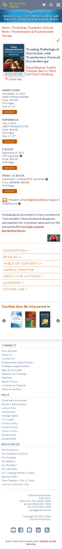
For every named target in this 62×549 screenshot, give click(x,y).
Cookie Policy (10, 427)
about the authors (22, 276)
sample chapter (18, 270)
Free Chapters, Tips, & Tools (18, 480)
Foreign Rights (10, 415)
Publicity (7, 377)
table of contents (21, 263)
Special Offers (10, 476)
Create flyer (15, 79)
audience (12, 283)
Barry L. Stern (47, 70)
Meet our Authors (12, 389)
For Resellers (9, 465)
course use (14, 289)
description (14, 250)
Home (5, 27)
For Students (9, 457)
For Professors (10, 449)
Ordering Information (14, 400)
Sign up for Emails (12, 370)
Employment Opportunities (17, 362)
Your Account (9, 350)
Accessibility (9, 438)
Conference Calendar (14, 385)
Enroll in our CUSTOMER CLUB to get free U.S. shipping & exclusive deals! (31, 17)
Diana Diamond (35, 67)
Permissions (9, 411)
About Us (7, 354)
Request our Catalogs (14, 373)
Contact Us (8, 358)
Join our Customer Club (15, 484)
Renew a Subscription (14, 404)
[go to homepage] (14, 5)
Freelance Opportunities (16, 366)
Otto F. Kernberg (42, 74)
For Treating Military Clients (18, 472)
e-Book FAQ (9, 408)
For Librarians (10, 468)
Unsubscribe (9, 434)
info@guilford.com (40, 510)
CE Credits (8, 419)
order (9, 112)
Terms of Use (9, 430)
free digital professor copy (39, 199)
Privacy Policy (10, 423)
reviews (11, 257)
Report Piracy (10, 381)
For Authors (8, 461)
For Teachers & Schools (15, 453)
